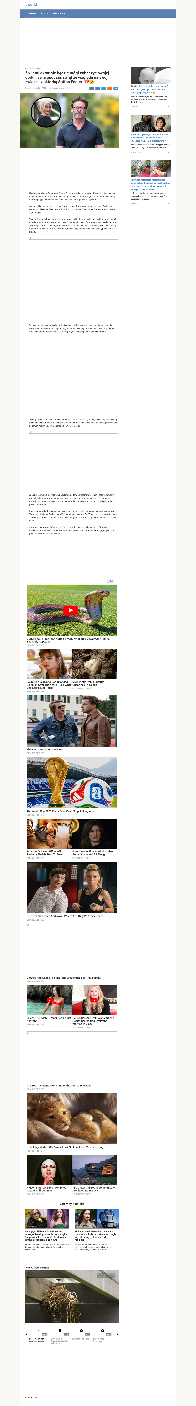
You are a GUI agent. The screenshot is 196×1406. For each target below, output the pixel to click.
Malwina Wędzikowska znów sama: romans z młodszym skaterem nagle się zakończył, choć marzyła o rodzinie (95, 1235)
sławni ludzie (59, 13)
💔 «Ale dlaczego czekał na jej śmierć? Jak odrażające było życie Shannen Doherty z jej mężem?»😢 (149, 89)
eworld (31, 4)
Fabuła (44, 13)
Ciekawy (32, 13)
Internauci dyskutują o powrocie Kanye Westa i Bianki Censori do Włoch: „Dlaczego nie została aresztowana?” (149, 137)
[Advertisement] (98, 40)
